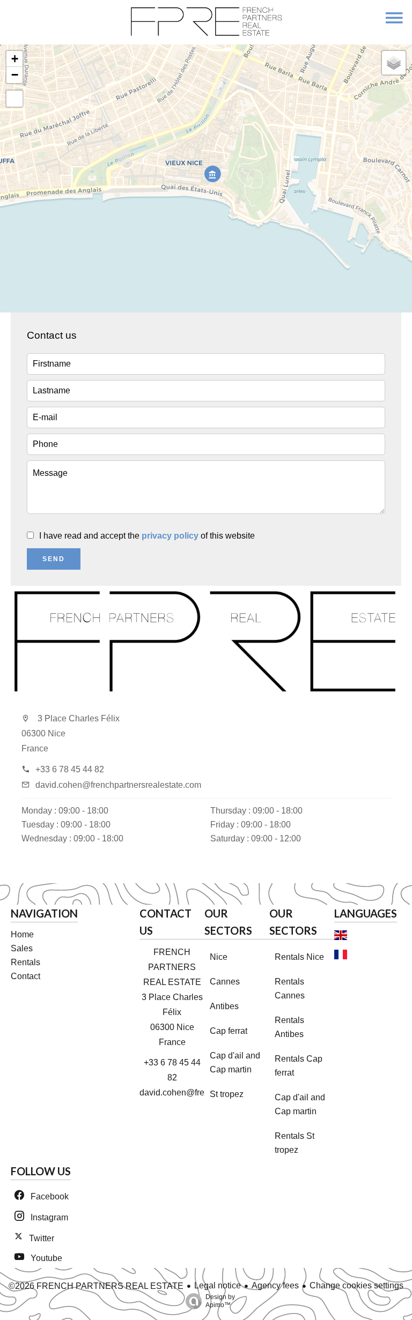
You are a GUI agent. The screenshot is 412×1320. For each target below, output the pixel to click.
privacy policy (170, 535)
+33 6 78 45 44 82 (69, 769)
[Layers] (394, 62)
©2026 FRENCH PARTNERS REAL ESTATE (96, 1286)
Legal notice (217, 1285)
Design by (220, 1301)
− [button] (14, 74)
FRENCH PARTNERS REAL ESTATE (172, 967)
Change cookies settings (356, 1285)
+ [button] (14, 58)
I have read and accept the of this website (147, 535)
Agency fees (275, 1285)
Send (53, 559)
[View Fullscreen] (14, 99)
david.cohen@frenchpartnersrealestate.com (118, 784)
